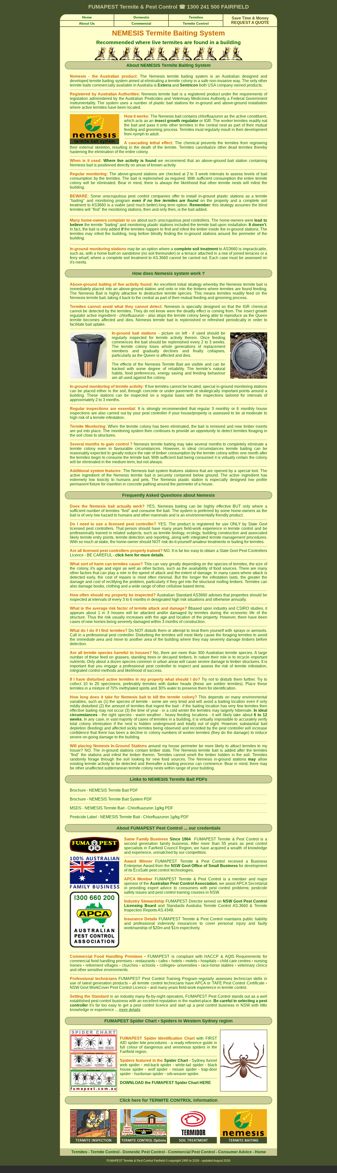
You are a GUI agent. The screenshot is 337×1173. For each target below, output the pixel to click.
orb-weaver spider (182, 1074)
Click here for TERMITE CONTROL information (169, 1100)
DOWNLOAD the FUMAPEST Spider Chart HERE (165, 1083)
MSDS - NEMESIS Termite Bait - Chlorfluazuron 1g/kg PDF (121, 808)
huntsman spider (148, 1074)
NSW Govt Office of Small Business (204, 866)
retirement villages (102, 965)
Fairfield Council (163, 848)
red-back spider (157, 1065)
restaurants (145, 961)
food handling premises (111, 961)
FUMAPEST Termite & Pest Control (226, 839)
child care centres (235, 961)
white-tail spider (189, 1065)
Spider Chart (176, 1060)
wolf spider (158, 1069)
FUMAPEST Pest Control (157, 828)
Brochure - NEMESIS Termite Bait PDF (104, 790)
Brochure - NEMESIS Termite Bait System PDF (111, 799)
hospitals (208, 961)
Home (260, 1152)
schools (148, 965)
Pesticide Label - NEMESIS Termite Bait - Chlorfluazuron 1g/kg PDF (129, 817)
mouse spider (184, 1069)
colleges (167, 965)
